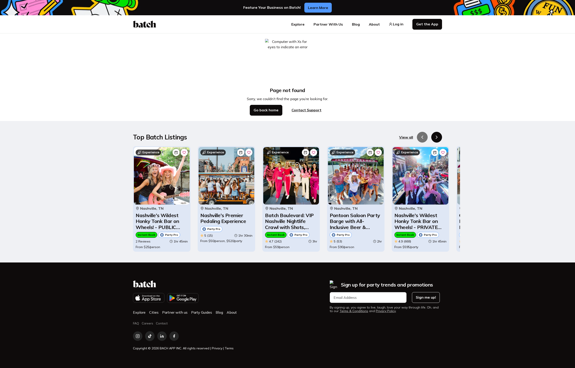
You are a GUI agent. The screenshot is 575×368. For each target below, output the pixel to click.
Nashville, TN (152, 208)
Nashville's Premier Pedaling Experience (223, 218)
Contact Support (306, 110)
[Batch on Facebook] (174, 336)
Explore (298, 24)
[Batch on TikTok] (150, 336)
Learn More (318, 7)
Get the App (427, 24)
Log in (398, 24)
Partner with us (175, 312)
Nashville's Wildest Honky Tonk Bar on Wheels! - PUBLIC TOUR (157, 221)
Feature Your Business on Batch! (272, 7)
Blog (356, 24)
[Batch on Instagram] (137, 336)
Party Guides (201, 312)
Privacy (217, 348)
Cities (154, 312)
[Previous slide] (422, 137)
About (374, 24)
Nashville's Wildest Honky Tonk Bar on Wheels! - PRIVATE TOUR (416, 221)
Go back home (266, 110)
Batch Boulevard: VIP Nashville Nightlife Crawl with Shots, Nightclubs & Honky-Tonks (289, 221)
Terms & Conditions (354, 311)
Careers (147, 323)
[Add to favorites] (184, 152)
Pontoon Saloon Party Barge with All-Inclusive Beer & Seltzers (355, 221)
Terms (229, 348)
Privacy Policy (386, 311)
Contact (162, 323)
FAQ (136, 323)
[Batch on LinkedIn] (162, 336)
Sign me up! (426, 297)
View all (406, 137)
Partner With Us (328, 24)
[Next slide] (436, 137)
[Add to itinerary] (176, 152)
